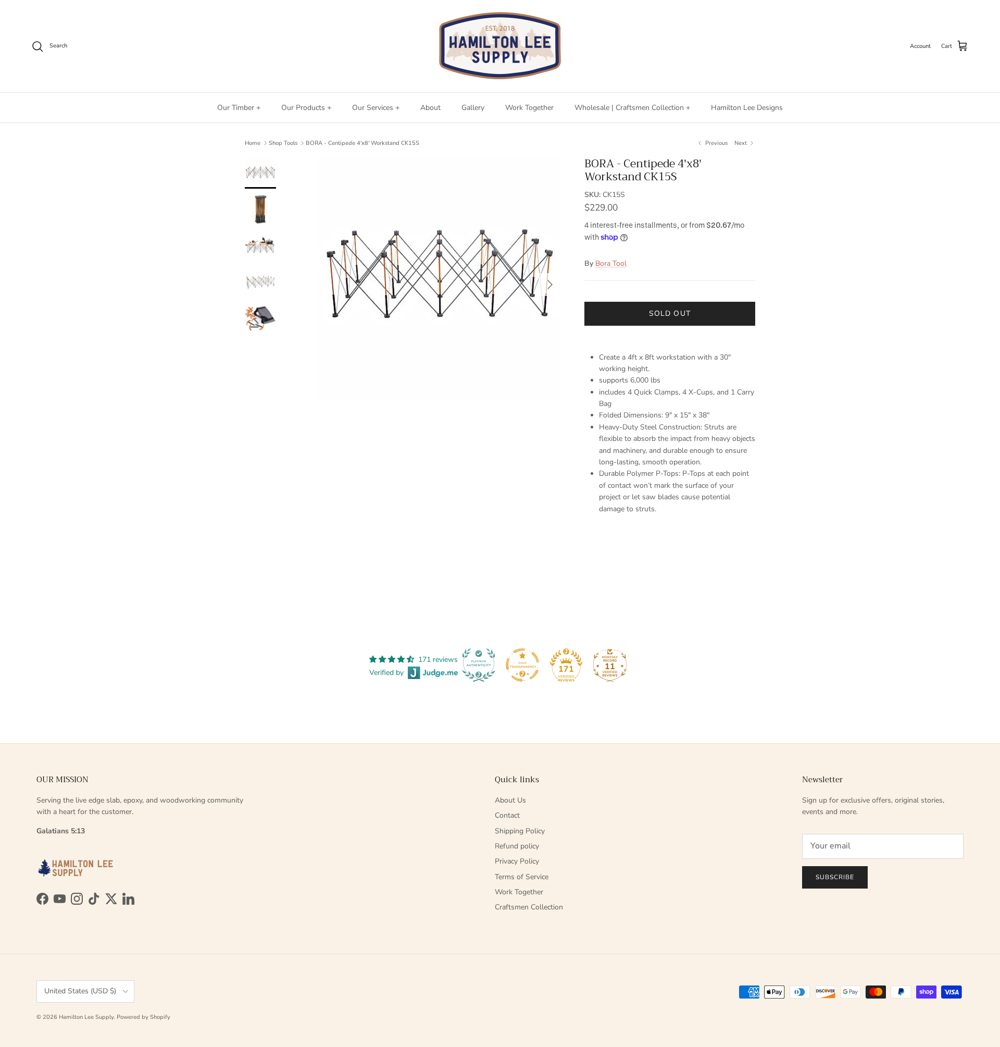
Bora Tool (611, 263)
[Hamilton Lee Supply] (500, 46)
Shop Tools (283, 143)
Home (252, 143)
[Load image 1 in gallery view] (439, 279)
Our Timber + (238, 108)
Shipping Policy (520, 831)
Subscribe (835, 877)
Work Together (529, 108)
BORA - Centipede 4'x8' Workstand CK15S (362, 143)
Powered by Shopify (143, 1017)
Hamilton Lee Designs (747, 108)
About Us (510, 800)
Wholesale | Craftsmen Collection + (632, 108)
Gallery (472, 108)
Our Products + (306, 108)
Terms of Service (521, 877)
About (430, 108)
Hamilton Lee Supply (86, 1017)
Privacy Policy (517, 861)
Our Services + (375, 108)
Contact (507, 815)
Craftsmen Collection (529, 907)
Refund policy (517, 846)
